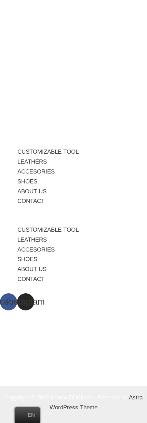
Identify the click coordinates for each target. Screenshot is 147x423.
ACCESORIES (36, 171)
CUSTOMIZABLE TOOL (48, 152)
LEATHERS (32, 161)
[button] (73, 220)
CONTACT (30, 201)
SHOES (27, 181)
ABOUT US (31, 191)
